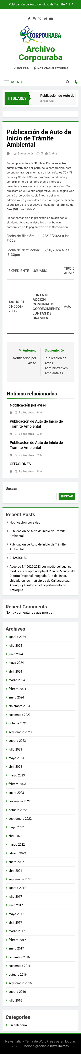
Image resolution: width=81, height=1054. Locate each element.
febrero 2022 (17, 853)
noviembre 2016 (20, 966)
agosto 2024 (17, 637)
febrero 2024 (17, 689)
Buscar (11, 488)
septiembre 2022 (20, 819)
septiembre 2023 (20, 732)
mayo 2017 (16, 914)
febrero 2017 (17, 940)
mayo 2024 (16, 663)
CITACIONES (20, 464)
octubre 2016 (18, 974)
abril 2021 (15, 871)
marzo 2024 (17, 680)
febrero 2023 (17, 784)
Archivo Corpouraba (41, 53)
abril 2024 (15, 671)
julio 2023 (15, 749)
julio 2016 (15, 1000)
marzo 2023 (17, 775)
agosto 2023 (17, 741)
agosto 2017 (17, 888)
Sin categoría (18, 1025)
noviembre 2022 (20, 801)
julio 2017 (15, 897)
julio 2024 (15, 645)
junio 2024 (16, 654)
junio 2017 (16, 905)
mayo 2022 (16, 827)
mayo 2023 (16, 758)
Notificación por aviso (28, 405)
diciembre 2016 (19, 957)
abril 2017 (15, 922)
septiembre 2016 (20, 983)
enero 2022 (16, 862)
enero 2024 (16, 697)
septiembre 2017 (20, 879)
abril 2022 (15, 836)
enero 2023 (16, 793)
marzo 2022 (17, 844)
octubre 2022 (18, 810)
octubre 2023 (18, 723)
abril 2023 (15, 767)
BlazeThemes (59, 1046)
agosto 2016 (17, 992)
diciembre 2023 (19, 706)
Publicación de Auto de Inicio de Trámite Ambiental (37, 4)
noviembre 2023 (20, 715)
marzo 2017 (17, 931)
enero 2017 (16, 948)
